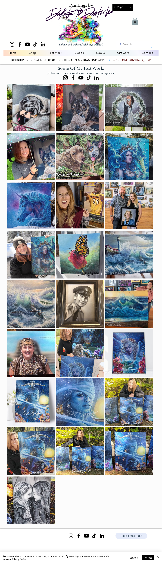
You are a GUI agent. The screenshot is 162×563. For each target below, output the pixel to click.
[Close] (158, 557)
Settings (134, 557)
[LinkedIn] (43, 44)
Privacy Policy (19, 559)
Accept (148, 557)
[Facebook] (20, 44)
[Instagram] (12, 44)
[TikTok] (35, 44)
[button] (135, 21)
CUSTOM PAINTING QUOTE (133, 60)
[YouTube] (28, 44)
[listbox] (122, 7)
